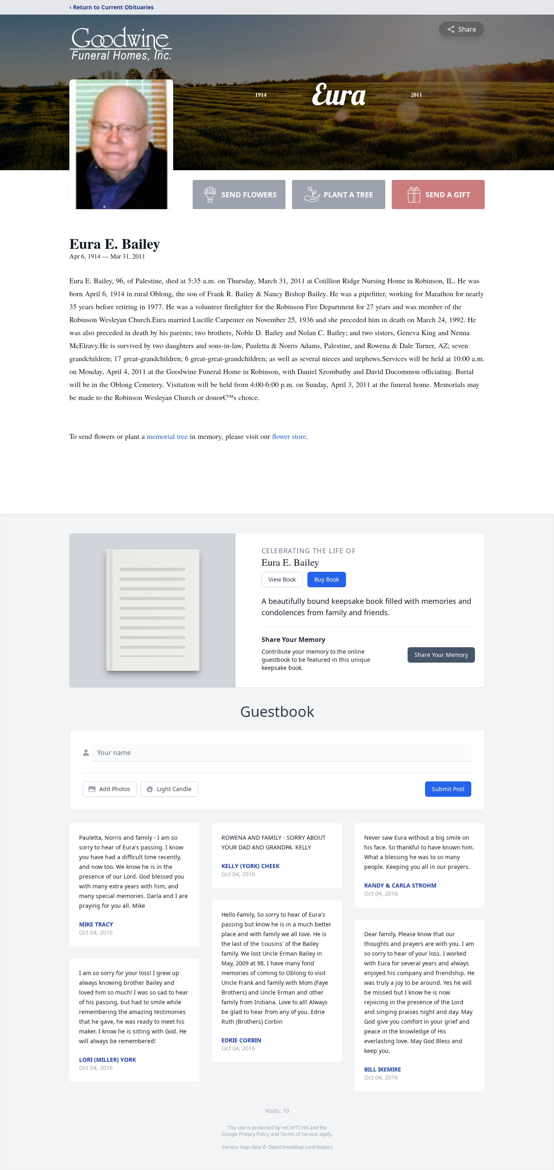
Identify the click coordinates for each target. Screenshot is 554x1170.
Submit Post (448, 789)
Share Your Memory (441, 655)
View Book (282, 579)
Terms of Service (299, 1134)
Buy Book (326, 579)
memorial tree (167, 436)
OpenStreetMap (286, 1147)
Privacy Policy (254, 1134)
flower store (289, 436)
